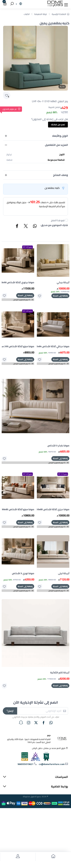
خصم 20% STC (27, 247)
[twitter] (36, 723)
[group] (35, 58)
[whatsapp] (51, 723)
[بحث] (11, 4)
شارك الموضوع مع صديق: (54, 225)
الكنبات (27, 14)
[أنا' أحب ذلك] (39, 296)
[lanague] (18, 4)
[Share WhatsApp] (35, 226)
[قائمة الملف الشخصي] (18, 857)
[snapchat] (21, 722)
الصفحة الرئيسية (59, 14)
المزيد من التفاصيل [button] (56, 144)
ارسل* (10, 710)
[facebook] (44, 723)
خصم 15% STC (62, 474)
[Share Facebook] (17, 226)
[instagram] (29, 723)
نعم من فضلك (58, 124)
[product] (53, 260)
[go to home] (53, 857)
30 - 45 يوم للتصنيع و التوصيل (23, 299)
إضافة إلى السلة (60, 296)
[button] (66, 4)
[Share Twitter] (26, 226)
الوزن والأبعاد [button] (60, 135)
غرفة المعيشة (40, 14)
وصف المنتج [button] (60, 174)
